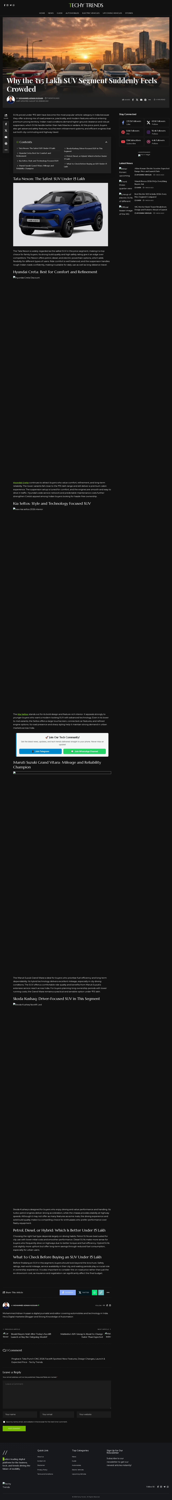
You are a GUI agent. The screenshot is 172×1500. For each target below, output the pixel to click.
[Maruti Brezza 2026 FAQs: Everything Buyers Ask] (126, 185)
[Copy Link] (101, 1292)
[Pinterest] (131, 132)
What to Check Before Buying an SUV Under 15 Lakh (85, 165)
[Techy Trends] (10, 1487)
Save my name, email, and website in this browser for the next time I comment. (36, 1422)
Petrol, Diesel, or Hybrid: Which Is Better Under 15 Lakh (85, 157)
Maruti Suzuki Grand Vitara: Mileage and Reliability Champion (35, 167)
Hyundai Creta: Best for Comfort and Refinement (34, 154)
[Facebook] (4, 5)
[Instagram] (7, 5)
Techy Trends (86, 5)
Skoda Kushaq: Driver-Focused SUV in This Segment (83, 149)
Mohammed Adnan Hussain (31, 98)
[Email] (141, 100)
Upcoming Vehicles (144, 175)
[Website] (104, 1305)
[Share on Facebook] (133, 100)
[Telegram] (10, 5)
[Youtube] (131, 141)
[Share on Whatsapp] (94, 1292)
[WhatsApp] (13, 5)
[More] (149, 100)
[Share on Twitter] (137, 100)
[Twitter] (157, 122)
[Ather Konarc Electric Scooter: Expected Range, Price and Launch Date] (126, 172)
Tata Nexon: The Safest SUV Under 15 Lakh (37, 148)
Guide (10, 73)
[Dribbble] (157, 141)
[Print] (145, 100)
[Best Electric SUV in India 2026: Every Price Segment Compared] (126, 198)
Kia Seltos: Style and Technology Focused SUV (39, 161)
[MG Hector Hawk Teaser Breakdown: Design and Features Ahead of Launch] (126, 210)
